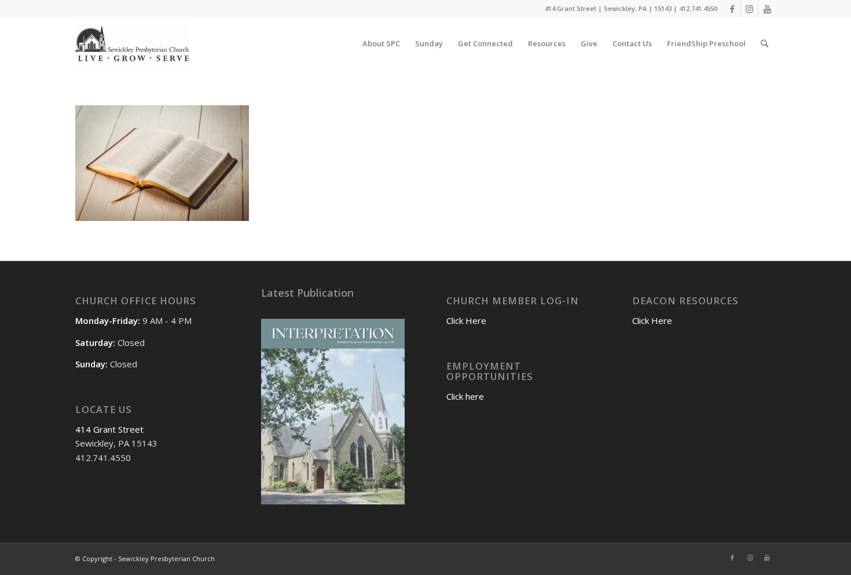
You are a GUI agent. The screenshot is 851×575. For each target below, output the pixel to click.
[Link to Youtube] (767, 8)
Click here (465, 396)
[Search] (764, 43)
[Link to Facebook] (732, 8)
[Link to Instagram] (749, 8)
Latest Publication (307, 293)
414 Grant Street (109, 429)
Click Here (466, 320)
